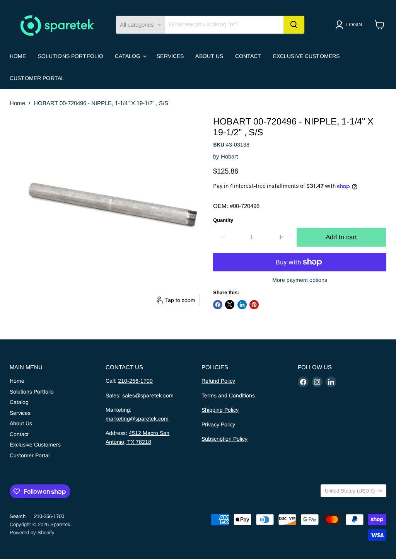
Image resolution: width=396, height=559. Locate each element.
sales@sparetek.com (148, 395)
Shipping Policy (220, 410)
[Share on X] (229, 304)
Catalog (128, 56)
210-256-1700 (135, 381)
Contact (248, 56)
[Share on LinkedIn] (242, 304)
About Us (209, 56)
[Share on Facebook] (217, 304)
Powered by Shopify (32, 532)
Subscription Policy (224, 439)
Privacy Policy (218, 424)
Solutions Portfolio (71, 56)
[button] (350, 24)
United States (350, 491)
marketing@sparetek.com (137, 419)
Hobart (229, 156)
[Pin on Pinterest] (254, 304)
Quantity (223, 220)
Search (18, 516)
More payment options (299, 280)
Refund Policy (218, 381)
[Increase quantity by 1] (280, 237)
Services (170, 56)
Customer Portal (37, 78)
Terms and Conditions (228, 395)
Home (18, 56)
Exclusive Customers (306, 56)
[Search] (293, 25)
